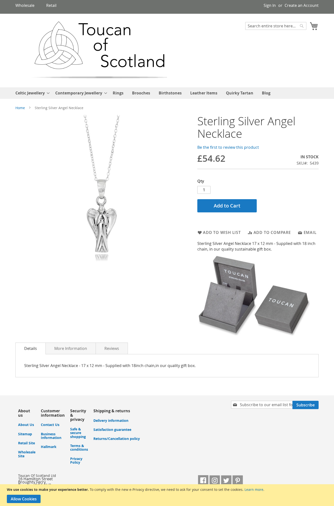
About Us (26, 424)
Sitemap (25, 434)
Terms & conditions (79, 447)
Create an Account (302, 5)
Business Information (51, 436)
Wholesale (24, 5)
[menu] (167, 93)
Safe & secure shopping (78, 433)
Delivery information (110, 420)
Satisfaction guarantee (112, 429)
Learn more (254, 489)
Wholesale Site (26, 454)
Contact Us (50, 424)
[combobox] (275, 26)
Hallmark (48, 446)
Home (20, 107)
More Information (70, 348)
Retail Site (26, 443)
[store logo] (91, 50)
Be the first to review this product (228, 147)
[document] (168, 495)
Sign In (270, 5)
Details (30, 348)
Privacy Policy (76, 460)
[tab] (30, 348)
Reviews (111, 348)
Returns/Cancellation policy (116, 438)
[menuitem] (31, 93)
